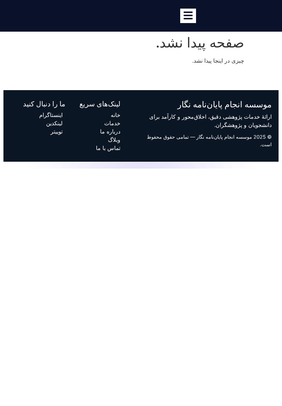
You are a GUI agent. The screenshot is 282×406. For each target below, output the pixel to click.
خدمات (112, 123)
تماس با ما (108, 148)
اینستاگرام (51, 114)
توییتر (57, 131)
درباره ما (110, 131)
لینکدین (54, 123)
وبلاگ (114, 139)
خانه (115, 114)
